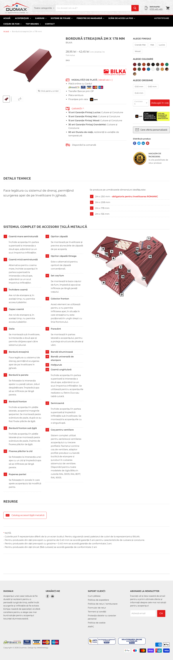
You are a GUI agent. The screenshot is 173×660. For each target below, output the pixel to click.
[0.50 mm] (139, 89)
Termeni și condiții (97, 611)
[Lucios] (162, 47)
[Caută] (135, 8)
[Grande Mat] (140, 47)
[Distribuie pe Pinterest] (147, 143)
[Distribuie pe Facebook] (134, 143)
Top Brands (32, 23)
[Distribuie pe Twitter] (139, 143)
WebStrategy (42, 648)
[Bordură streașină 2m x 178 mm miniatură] (6, 99)
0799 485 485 (156, 9)
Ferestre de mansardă (90, 18)
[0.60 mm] (152, 89)
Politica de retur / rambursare (102, 603)
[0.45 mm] (139, 96)
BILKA (69, 42)
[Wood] (138, 54)
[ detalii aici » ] (105, 80)
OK (161, 613)
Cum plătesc (94, 596)
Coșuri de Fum (11, 23)
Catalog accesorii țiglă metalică (27, 515)
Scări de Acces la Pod (121, 18)
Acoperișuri (22, 18)
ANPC (91, 626)
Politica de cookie (96, 622)
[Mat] (153, 47)
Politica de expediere (98, 600)
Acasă (6, 18)
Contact (50, 23)
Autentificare (161, 18)
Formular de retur (97, 607)
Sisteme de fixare (61, 18)
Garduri (40, 18)
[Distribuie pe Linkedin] (143, 143)
